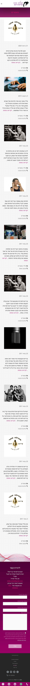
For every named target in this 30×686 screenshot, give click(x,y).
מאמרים (23, 68)
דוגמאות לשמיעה (15, 659)
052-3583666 (27, 684)
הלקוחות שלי (15, 663)
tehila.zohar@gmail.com (15, 581)
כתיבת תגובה (22, 70)
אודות (15, 661)
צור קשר (15, 667)
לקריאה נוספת (15, 63)
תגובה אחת (22, 269)
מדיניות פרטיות (15, 655)
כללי (24, 116)
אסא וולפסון (10, 680)
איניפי (18, 680)
